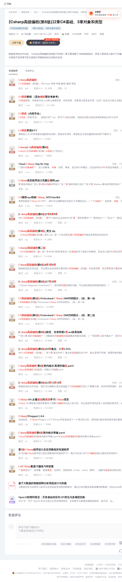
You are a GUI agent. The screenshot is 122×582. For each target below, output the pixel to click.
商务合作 (65, 568)
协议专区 (88, 568)
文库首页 (13, 12)
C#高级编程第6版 (19, 28)
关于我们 (42, 568)
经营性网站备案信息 (98, 573)
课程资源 (25, 12)
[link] (13, 12)
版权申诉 (89, 577)
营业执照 (112, 577)
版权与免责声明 (77, 577)
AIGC (94, 34)
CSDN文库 (110, 565)
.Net (36, 12)
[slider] (23, 544)
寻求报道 (77, 568)
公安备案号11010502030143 (28, 573)
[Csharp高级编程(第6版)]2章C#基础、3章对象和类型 (55, 22)
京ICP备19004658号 (52, 573)
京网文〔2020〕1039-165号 (75, 573)
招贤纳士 (54, 568)
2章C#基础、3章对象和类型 (46, 28)
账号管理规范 (62, 577)
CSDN (100, 565)
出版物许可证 (100, 577)
